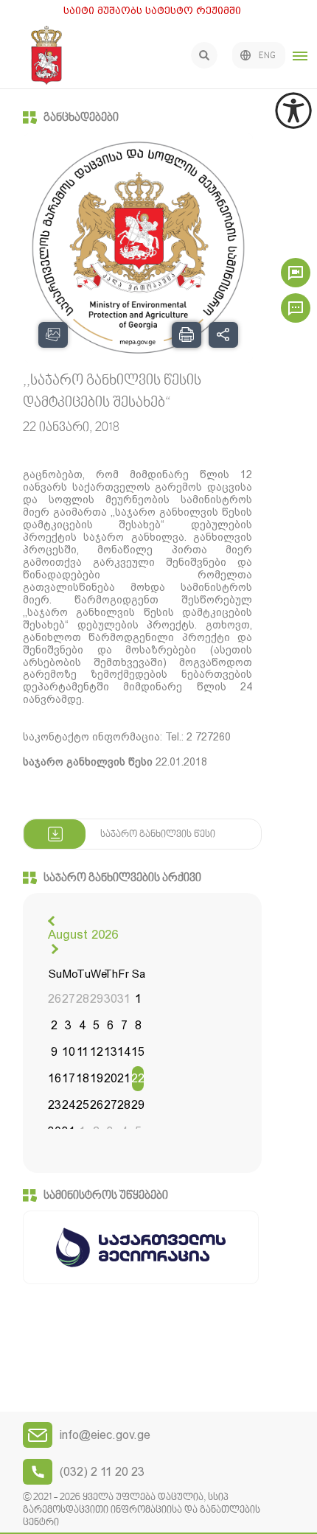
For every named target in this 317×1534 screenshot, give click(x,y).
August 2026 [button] (83, 934)
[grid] (96, 1054)
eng (267, 56)
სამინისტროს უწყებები (105, 1196)
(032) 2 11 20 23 (102, 1472)
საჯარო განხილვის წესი (157, 835)
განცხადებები (81, 118)
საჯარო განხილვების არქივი (122, 878)
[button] (53, 921)
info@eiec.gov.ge (105, 1435)
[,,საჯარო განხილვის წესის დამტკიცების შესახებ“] (138, 248)
